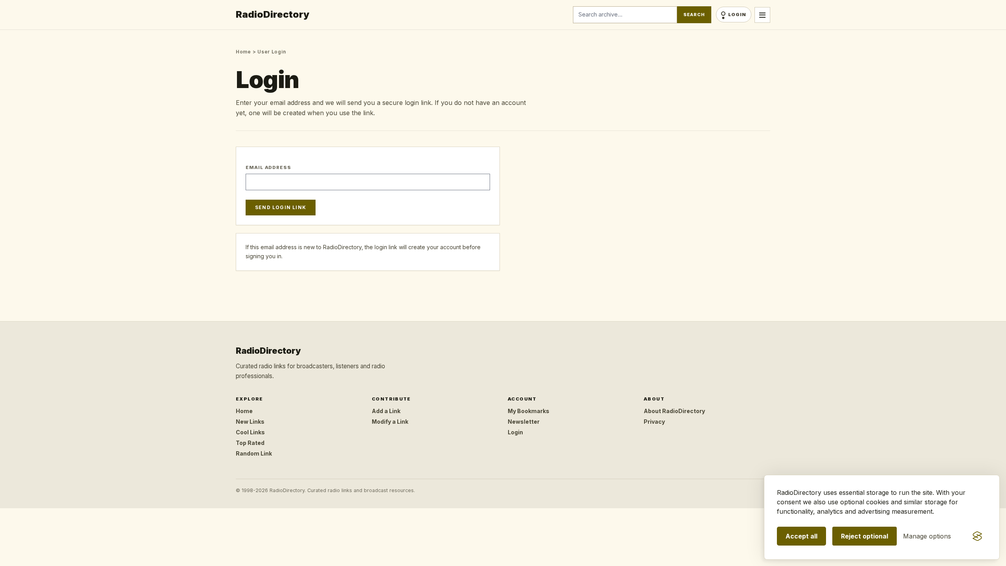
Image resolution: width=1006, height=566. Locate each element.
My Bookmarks (528, 411)
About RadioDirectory (674, 411)
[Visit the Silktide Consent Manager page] (977, 536)
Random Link (254, 453)
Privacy (654, 421)
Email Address (268, 167)
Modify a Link (390, 421)
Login (737, 14)
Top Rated (250, 442)
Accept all (801, 536)
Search (694, 14)
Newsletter (524, 421)
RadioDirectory (272, 14)
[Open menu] (762, 15)
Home (243, 52)
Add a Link (386, 411)
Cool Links (250, 432)
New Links (250, 421)
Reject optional (864, 536)
